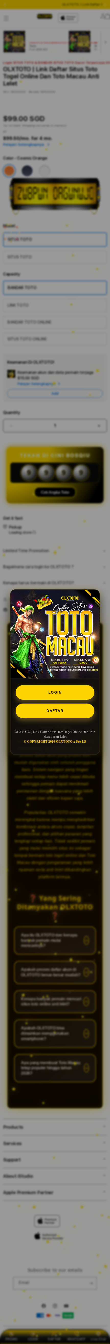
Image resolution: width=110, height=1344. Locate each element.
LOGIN (55, 692)
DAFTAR (55, 711)
